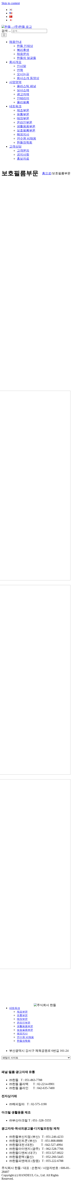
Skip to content (11, 3)
